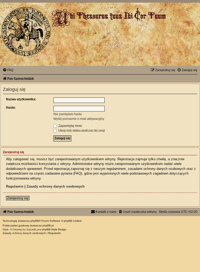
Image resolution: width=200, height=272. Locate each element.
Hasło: (11, 107)
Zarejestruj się (17, 198)
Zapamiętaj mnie (70, 126)
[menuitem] (8, 70)
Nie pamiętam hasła (67, 114)
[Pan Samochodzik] (26, 31)
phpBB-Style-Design (54, 229)
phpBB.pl (48, 225)
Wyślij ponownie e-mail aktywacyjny (78, 119)
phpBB (34, 220)
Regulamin (14, 186)
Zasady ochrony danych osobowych (56, 186)
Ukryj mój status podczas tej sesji (81, 130)
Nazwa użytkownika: (21, 99)
